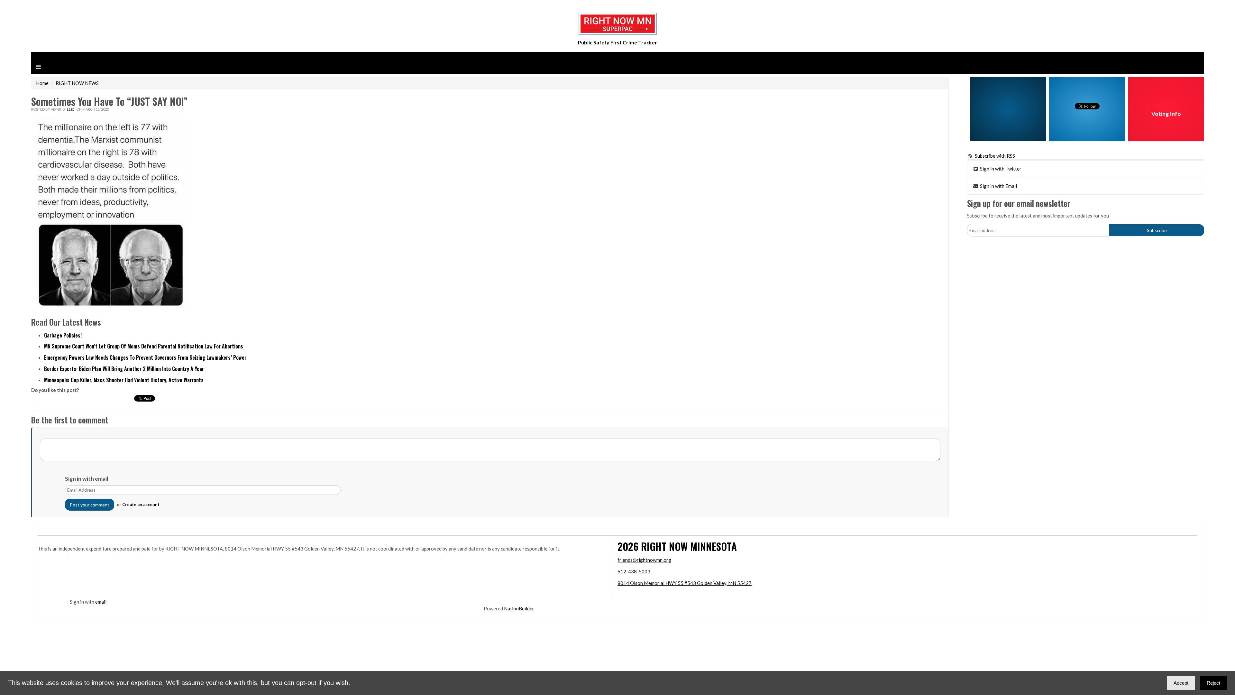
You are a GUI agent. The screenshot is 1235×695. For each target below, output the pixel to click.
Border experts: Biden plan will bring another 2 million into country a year (124, 369)
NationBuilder (519, 608)
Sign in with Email (998, 186)
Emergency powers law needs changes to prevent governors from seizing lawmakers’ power (145, 357)
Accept (1181, 683)
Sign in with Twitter (1000, 168)
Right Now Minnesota (689, 546)
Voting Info (1166, 113)
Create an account (141, 504)
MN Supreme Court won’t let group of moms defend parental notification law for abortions (143, 346)
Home (42, 83)
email (100, 602)
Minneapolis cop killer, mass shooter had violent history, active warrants (124, 380)
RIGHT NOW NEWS (77, 83)
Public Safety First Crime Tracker (617, 42)
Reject (1213, 683)
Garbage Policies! (63, 335)
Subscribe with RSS (995, 156)
